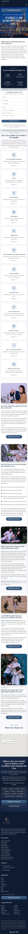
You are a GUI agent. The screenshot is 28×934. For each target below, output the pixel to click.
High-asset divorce (18, 581)
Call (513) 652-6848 (15, 10)
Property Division (5, 847)
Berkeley (11, 788)
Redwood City (7, 793)
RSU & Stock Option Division (7, 857)
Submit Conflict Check (14, 120)
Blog (2, 888)
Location (3, 886)
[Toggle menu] (26, 5)
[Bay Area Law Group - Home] (3, 4)
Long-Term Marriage (5, 854)
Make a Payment (5, 891)
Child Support (4, 844)
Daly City (17, 788)
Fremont (23, 788)
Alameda (5, 788)
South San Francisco (9, 796)
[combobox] (14, 107)
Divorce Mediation (5, 852)
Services (3, 881)
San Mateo (21, 793)
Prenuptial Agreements (6, 850)
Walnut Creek (20, 796)
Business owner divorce (16, 582)
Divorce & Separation (5, 840)
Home (2, 878)
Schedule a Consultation (14, 436)
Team (2, 883)
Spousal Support (4, 845)
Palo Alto (13, 791)
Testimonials (4, 884)
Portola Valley (20, 791)
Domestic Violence (5, 849)
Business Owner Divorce (6, 859)
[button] (14, 744)
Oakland (7, 791)
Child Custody (4, 842)
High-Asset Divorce (5, 855)
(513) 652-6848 (6, 870)
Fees (2, 889)
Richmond (14, 793)
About (2, 879)
